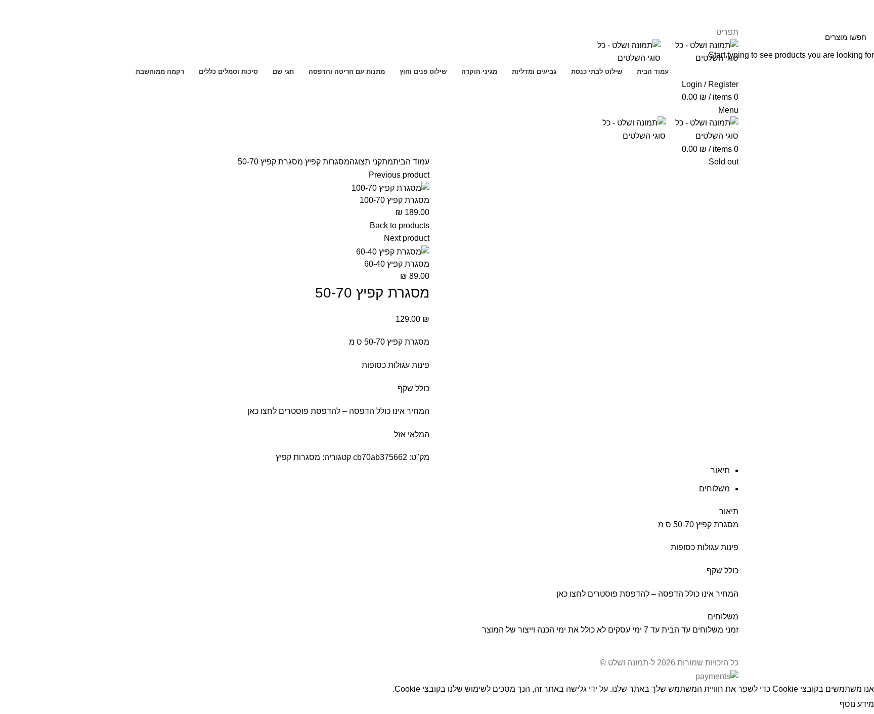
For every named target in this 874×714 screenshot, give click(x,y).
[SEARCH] (13, 37)
